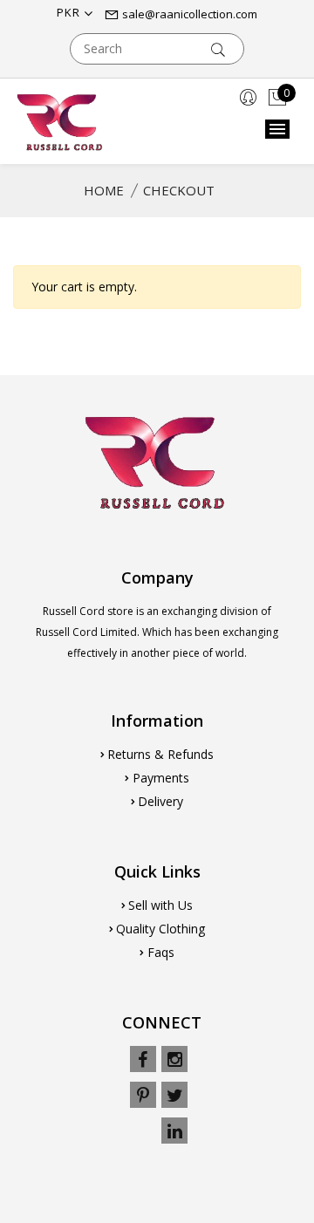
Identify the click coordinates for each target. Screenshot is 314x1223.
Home (104, 190)
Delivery (160, 801)
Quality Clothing (160, 928)
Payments (161, 777)
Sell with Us (160, 905)
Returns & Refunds (160, 754)
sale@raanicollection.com (188, 14)
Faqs (160, 952)
